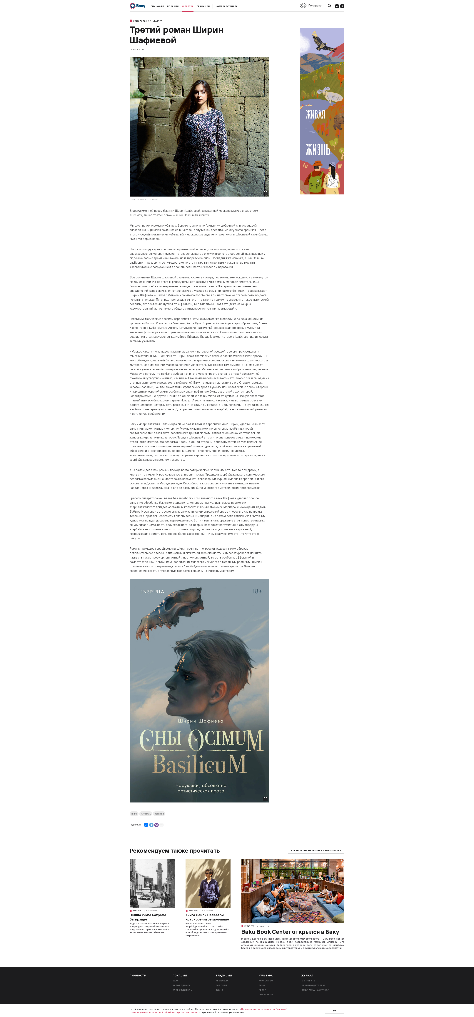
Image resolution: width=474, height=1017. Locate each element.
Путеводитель (182, 990)
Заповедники (182, 985)
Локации (173, 6)
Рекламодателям (313, 985)
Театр (262, 990)
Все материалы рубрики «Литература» (316, 851)
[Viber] (156, 825)
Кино (261, 985)
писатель (146, 813)
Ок (334, 1011)
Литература (155, 21)
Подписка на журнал (315, 990)
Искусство (265, 980)
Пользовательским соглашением (258, 1009)
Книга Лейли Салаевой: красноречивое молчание (207, 917)
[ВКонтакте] (146, 825)
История (221, 985)
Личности (157, 6)
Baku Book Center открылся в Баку (290, 931)
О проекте (308, 980)
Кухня (219, 990)
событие (159, 813)
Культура (187, 6)
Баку (175, 980)
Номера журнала (227, 6)
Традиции (203, 6)
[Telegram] (151, 825)
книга (134, 813)
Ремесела (222, 980)
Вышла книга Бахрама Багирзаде (148, 917)
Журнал (307, 975)
